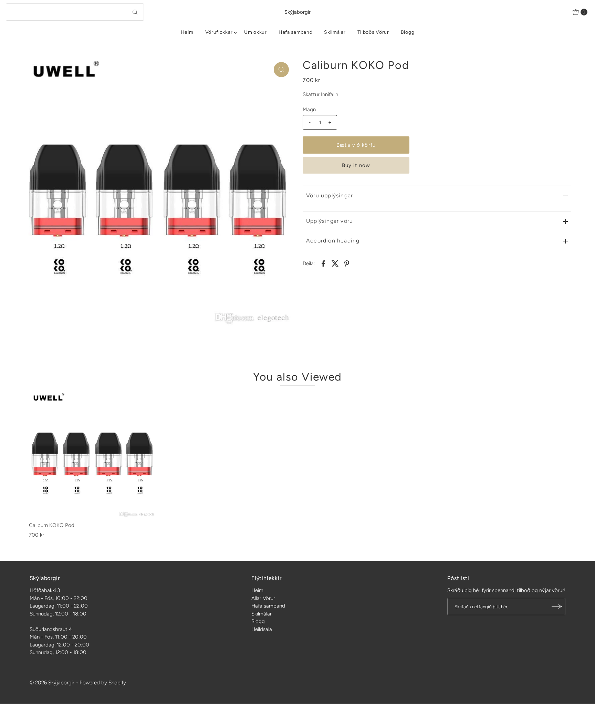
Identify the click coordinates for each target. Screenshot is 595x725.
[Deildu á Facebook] (323, 263)
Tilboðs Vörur (373, 32)
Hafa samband (295, 32)
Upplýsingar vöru (329, 221)
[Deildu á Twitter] (335, 263)
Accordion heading (332, 240)
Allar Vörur (263, 598)
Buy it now (356, 165)
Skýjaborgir (297, 12)
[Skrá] (556, 606)
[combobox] (75, 12)
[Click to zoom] (281, 69)
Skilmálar (334, 32)
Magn (309, 109)
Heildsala (261, 629)
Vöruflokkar (219, 32)
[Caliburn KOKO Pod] (92, 455)
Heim (187, 32)
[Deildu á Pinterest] (347, 263)
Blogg (408, 32)
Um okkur (255, 32)
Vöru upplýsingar (329, 195)
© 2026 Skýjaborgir (52, 683)
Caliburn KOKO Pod (51, 525)
